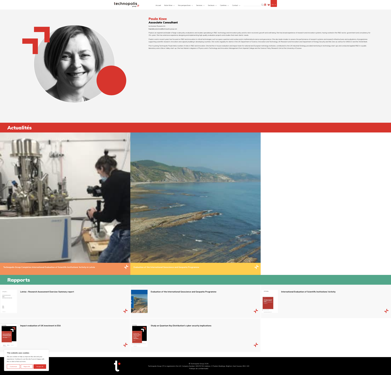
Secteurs (211, 5)
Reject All (27, 366)
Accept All (39, 366)
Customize (13, 366)
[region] (26, 360)
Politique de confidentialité (198, 368)
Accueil (158, 5)
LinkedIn (265, 5)
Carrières (223, 5)
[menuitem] (274, 4)
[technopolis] (126, 6)
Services (199, 5)
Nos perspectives (184, 5)
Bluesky (269, 5)
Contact (235, 5)
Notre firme (168, 5)
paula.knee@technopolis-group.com (165, 29)
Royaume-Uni (161, 26)
